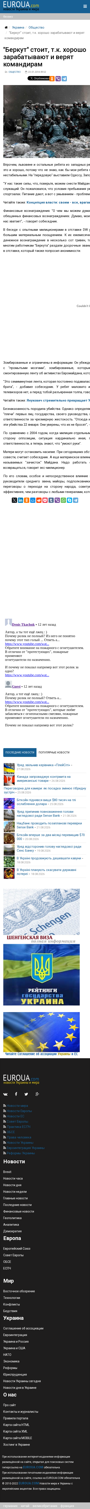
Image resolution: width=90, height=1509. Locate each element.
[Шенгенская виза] (45, 916)
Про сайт (9, 1405)
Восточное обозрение (19, 1291)
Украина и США (14, 1348)
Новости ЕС (15, 1116)
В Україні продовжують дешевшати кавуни (49, 858)
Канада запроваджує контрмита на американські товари (44, 779)
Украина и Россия (16, 1341)
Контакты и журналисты (20, 1411)
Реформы (10, 1368)
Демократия (12, 1231)
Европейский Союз (16, 1248)
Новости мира (17, 1106)
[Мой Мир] (32, 500)
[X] (14, 500)
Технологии (11, 1298)
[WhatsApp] (63, 500)
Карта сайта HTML (16, 1425)
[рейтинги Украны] (45, 974)
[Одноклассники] (52, 78)
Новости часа (13, 1178)
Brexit (7, 1172)
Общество (36, 27)
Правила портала (15, 1418)
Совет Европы (17, 1122)
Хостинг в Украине (16, 1444)
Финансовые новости (18, 1211)
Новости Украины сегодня (22, 1381)
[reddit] (39, 500)
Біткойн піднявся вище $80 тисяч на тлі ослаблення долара (46, 802)
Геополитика (12, 1218)
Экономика (11, 1361)
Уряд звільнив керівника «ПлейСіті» (43, 765)
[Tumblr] (51, 500)
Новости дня (12, 1185)
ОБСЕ (10, 1132)
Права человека (18, 1137)
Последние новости (17, 1205)
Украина (18, 27)
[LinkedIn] (20, 500)
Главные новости (15, 1198)
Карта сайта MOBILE (17, 1438)
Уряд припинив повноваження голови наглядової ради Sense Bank (45, 814)
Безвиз (8, 16)
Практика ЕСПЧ (18, 1127)
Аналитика (11, 1224)
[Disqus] (45, 558)
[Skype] (69, 500)
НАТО (7, 1354)
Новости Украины (19, 1143)
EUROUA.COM (33, 1467)
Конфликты (11, 1304)
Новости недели (15, 1191)
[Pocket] (45, 500)
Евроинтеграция (15, 1335)
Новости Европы (19, 1111)
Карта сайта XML (15, 1431)
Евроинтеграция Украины (25, 1148)
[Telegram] (64, 78)
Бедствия (10, 1311)
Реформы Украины (20, 1153)
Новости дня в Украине (19, 1387)
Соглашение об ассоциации (23, 1328)
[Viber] (58, 78)
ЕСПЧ (7, 1268)
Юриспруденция (15, 1374)
